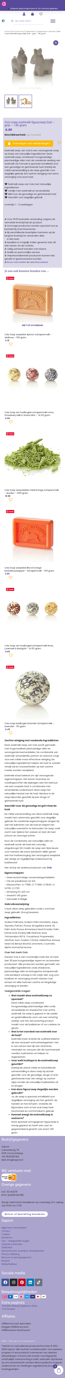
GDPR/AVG (7, 1247)
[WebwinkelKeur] (4, 3)
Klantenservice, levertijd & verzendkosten (23, 1250)
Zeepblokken (30, 31)
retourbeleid (41, 262)
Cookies (6, 1234)
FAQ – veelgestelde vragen (15, 1240)
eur (15, 1264)
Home (7, 31)
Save (11, 278)
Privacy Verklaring (10, 1254)
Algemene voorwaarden (14, 1227)
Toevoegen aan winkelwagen (31, 143)
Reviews (6, 1260)
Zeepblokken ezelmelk (46, 31)
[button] (54, 144)
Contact (6, 1230)
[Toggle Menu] (52, 21)
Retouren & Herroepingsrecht (16, 1257)
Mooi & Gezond (17, 31)
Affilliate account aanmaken (16, 1323)
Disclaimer (7, 1237)
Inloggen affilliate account (15, 1326)
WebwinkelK (8, 1264)
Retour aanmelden (16, 262)
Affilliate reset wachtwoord (16, 1330)
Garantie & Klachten (12, 1244)
